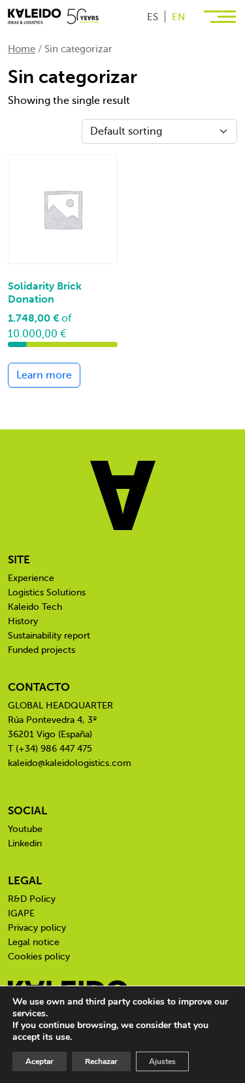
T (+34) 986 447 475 (50, 749)
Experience (31, 578)
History (23, 621)
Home (21, 49)
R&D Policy (32, 899)
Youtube (25, 829)
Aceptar (39, 1061)
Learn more (44, 375)
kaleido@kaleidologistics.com (69, 763)
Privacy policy (37, 928)
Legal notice (33, 942)
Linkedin (25, 843)
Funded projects (41, 650)
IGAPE (21, 913)
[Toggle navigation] (221, 16)
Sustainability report (49, 636)
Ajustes (162, 1061)
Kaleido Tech (35, 607)
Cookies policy (39, 956)
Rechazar (101, 1061)
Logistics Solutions (47, 592)
